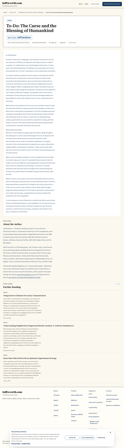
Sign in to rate (72, 42)
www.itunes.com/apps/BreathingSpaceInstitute (24, 277)
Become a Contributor (113, 405)
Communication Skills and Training (30, 12)
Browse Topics (95, 4)
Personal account (111, 395)
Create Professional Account (112, 400)
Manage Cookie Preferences (94, 422)
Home (5, 12)
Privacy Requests (94, 417)
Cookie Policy (93, 408)
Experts (56, 400)
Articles (13, 12)
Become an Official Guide (77, 416)
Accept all (72, 438)
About (81, 4)
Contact (73, 421)
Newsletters (75, 405)
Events (73, 410)
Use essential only (87, 438)
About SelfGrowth (77, 395)
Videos (56, 416)
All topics (57, 395)
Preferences (101, 438)
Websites (74, 400)
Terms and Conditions (96, 402)
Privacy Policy (93, 397)
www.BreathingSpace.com (25, 275)
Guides (56, 405)
